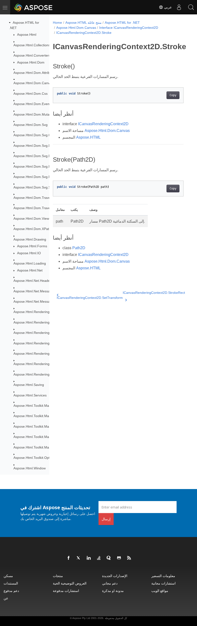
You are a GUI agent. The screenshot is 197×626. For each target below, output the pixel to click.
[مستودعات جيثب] (119, 558)
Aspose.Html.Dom (30, 62)
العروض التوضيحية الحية (69, 583)
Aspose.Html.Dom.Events (32, 104)
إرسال (106, 519)
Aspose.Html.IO (29, 253)
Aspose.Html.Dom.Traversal (34, 198)
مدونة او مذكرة (113, 590)
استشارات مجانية (163, 583)
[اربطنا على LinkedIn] (89, 558)
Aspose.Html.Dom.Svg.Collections (39, 135)
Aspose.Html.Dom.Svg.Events (36, 156)
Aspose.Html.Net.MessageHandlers (40, 301)
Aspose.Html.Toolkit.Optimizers (37, 458)
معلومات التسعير (163, 575)
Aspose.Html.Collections (31, 45)
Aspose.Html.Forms (32, 246)
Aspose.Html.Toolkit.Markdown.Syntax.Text (46, 447)
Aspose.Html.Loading (29, 263)
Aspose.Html (26, 34)
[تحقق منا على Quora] (109, 558)
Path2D (78, 248)
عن (6, 598)
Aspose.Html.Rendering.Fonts (36, 333)
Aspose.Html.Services (30, 395)
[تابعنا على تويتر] (79, 558)
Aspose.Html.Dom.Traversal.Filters (39, 208)
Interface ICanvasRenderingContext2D (128, 28)
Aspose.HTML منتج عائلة (83, 22)
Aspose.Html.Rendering (31, 312)
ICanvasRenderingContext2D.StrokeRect (154, 293)
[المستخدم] (179, 7)
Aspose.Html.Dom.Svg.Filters (35, 166)
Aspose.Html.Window (29, 468)
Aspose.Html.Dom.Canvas (33, 83)
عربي (167, 7)
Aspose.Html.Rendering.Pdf (34, 353)
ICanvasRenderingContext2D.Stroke (83, 33)
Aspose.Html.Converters (31, 55)
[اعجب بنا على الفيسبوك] (69, 558)
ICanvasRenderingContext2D (103, 124)
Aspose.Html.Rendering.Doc (34, 322)
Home (57, 22)
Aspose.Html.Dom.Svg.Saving (36, 187)
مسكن (8, 575)
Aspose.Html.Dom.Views (32, 218)
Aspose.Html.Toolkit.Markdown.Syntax (42, 405)
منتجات (58, 575)
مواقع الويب (159, 590)
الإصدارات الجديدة (114, 575)
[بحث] (191, 7)
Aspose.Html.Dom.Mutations (35, 114)
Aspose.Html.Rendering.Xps (34, 374)
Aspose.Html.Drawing (29, 239)
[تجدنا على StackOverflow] (99, 558)
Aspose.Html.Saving (28, 385)
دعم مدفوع (11, 590)
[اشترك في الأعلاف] (129, 558)
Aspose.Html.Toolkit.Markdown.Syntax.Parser (47, 426)
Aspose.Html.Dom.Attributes (34, 73)
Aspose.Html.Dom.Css (30, 93)
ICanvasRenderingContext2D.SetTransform (90, 298)
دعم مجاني (109, 583)
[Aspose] (33, 7)
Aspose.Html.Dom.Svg (30, 125)
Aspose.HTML (88, 137)
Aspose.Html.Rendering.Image (36, 343)
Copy (173, 95)
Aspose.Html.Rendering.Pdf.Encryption (43, 364)
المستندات (11, 583)
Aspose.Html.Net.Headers (33, 281)
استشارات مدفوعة (66, 590)
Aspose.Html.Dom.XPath (32, 229)
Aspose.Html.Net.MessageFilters (38, 291)
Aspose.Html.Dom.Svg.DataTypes (39, 146)
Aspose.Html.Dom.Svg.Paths (35, 177)
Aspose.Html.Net (30, 270)
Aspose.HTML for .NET (122, 22)
